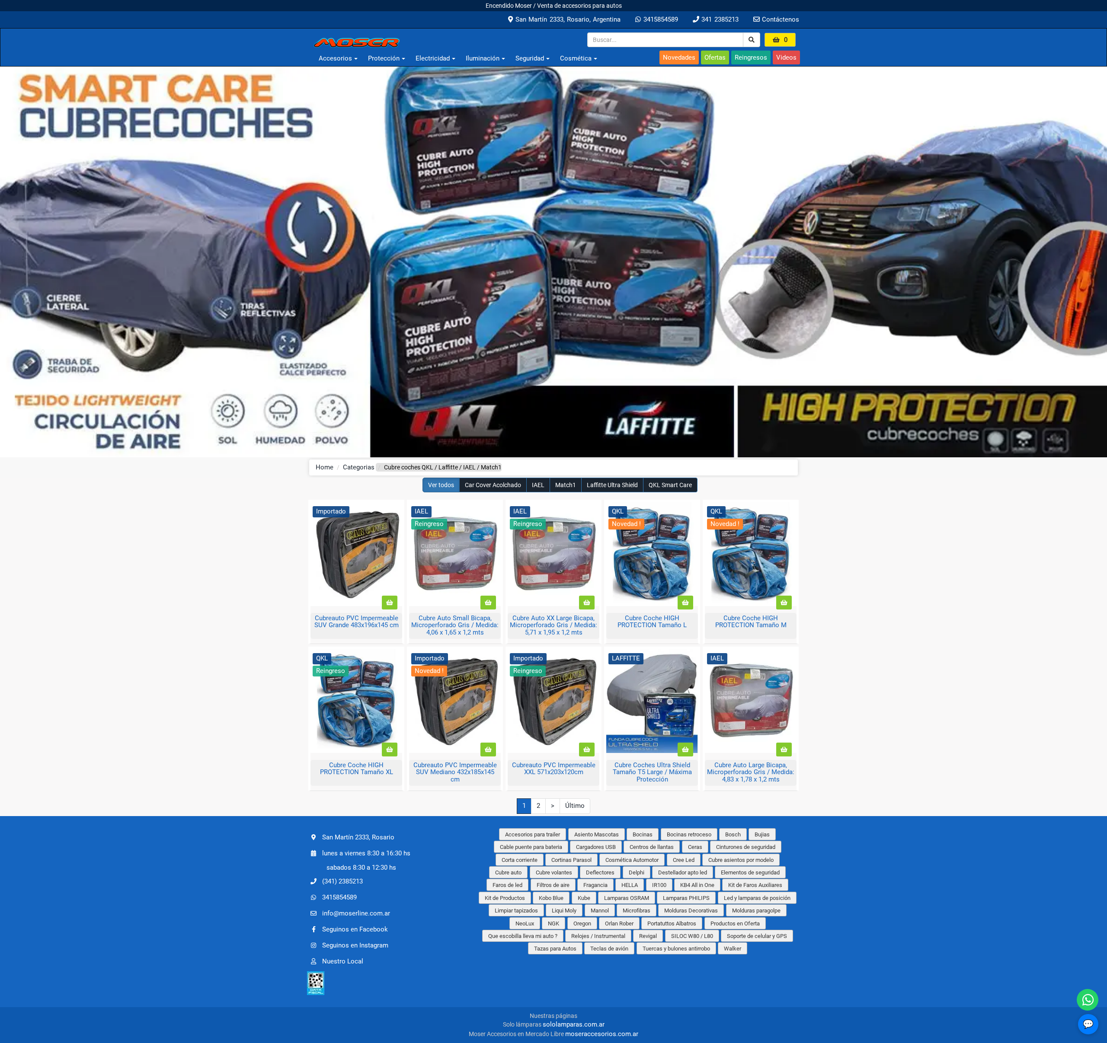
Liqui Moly (564, 910)
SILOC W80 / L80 (692, 936)
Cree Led (683, 860)
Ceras (695, 847)
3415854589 (659, 19)
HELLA (629, 885)
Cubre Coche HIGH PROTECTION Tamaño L (652, 621)
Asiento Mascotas (596, 834)
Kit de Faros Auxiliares (755, 885)
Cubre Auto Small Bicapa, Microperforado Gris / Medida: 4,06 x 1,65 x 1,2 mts (455, 625)
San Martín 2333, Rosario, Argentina (567, 19)
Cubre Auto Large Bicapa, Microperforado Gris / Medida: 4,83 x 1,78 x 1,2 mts (750, 772)
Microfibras (636, 910)
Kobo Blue (551, 898)
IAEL (538, 485)
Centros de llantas (652, 847)
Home (324, 467)
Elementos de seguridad (750, 872)
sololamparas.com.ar (574, 1024)
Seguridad (529, 58)
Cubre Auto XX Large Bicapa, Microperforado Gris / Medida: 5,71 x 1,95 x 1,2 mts (553, 625)
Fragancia (595, 885)
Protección (384, 58)
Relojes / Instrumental (598, 936)
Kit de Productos (505, 898)
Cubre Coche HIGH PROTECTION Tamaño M (751, 621)
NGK (553, 923)
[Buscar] (751, 39)
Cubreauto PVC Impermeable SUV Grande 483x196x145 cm (356, 621)
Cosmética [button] (576, 58)
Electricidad (433, 58)
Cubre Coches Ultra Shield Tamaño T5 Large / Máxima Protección (652, 772)
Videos (786, 57)
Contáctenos (779, 19)
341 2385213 (719, 19)
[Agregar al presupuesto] (389, 602)
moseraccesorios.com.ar (601, 1034)
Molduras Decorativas (691, 910)
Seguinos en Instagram (355, 945)
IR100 (659, 885)
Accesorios (335, 58)
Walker (732, 948)
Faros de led (507, 885)
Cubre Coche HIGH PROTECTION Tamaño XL (356, 768)
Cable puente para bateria (531, 847)
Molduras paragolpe (756, 910)
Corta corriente (520, 860)
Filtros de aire (553, 885)
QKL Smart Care (670, 485)
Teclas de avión (609, 948)
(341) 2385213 (342, 881)
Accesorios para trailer (532, 834)
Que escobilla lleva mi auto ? (522, 936)
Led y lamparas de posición (757, 898)
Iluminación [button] (482, 58)
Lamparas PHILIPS (686, 898)
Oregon (582, 923)
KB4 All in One (697, 885)
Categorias (358, 467)
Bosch (733, 834)
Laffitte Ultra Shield (612, 485)
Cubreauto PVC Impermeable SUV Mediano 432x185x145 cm (455, 772)
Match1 (565, 485)
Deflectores (600, 872)
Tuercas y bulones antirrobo (676, 948)
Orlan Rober (619, 923)
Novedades (679, 57)
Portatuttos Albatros (671, 923)
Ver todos (441, 485)
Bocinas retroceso (689, 834)
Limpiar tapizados (516, 910)
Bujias (762, 834)
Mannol (600, 910)
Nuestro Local (342, 961)
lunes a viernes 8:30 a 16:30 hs (366, 853)
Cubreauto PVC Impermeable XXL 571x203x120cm (553, 768)
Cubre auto (508, 872)
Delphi (636, 872)
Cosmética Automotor (632, 860)
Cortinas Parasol (571, 860)
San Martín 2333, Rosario (358, 837)
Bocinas (643, 834)
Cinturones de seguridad (745, 847)
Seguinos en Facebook (355, 929)
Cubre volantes (554, 872)
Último (575, 806)
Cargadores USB (596, 847)
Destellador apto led (682, 872)
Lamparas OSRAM (626, 898)
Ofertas (715, 57)
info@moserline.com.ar (356, 913)
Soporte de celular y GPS (757, 936)
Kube (584, 898)
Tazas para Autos (555, 948)
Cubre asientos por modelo (741, 860)
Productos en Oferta (735, 923)
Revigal (648, 936)
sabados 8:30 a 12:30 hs (361, 867)
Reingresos (751, 57)
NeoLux (524, 923)
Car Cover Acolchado (493, 485)
